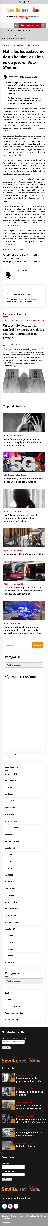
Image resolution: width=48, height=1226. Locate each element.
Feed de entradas (12, 1006)
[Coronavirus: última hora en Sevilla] (24, 537)
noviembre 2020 (11, 908)
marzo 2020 (9, 962)
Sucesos (35, 45)
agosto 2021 (10, 848)
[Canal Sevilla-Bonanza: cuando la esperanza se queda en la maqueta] (8, 1105)
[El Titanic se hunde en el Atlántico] (8, 1091)
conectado (33, 299)
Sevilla (27, 45)
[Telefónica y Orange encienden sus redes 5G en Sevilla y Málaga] (24, 462)
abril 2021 (9, 875)
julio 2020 (9, 935)
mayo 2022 (9, 787)
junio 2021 (9, 861)
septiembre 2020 (12, 922)
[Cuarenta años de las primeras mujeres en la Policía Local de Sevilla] (8, 1077)
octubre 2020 (10, 915)
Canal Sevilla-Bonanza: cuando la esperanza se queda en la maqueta (28, 1107)
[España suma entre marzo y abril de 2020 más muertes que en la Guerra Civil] (8, 1118)
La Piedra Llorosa (25, 1146)
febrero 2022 (10, 807)
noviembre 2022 (11, 780)
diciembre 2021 (11, 821)
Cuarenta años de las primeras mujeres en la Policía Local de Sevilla (28, 1080)
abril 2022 (9, 794)
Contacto (6, 1222)
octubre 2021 (10, 834)
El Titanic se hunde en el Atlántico (29, 1093)
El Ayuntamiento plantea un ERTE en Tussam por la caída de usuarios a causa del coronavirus (23, 590)
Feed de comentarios (14, 1013)
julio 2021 (9, 855)
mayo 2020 (9, 949)
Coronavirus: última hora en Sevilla (23, 554)
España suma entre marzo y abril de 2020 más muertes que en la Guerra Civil (31, 1121)
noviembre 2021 (11, 828)
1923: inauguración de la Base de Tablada (29, 1134)
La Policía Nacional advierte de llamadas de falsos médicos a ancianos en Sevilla (21, 518)
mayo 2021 (9, 868)
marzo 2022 (9, 801)
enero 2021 (9, 895)
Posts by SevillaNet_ (13, 755)
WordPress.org (11, 1020)
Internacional (17, 321)
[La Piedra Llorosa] (8, 1145)
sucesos (36, 261)
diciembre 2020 (11, 902)
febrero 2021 (10, 888)
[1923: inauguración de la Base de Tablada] (8, 1132)
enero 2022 (9, 814)
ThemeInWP (9, 1218)
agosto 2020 (10, 929)
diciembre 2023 (11, 774)
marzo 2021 (9, 882)
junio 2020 (9, 942)
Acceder (8, 999)
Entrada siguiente (13, 314)
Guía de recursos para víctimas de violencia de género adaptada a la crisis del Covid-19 (22, 442)
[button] (16, 25)
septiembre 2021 (12, 841)
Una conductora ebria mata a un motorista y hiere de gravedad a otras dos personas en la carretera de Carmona (22, 630)
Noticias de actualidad (13, 45)
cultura (6, 321)
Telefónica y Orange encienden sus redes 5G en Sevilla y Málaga (23, 480)
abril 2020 (9, 956)
